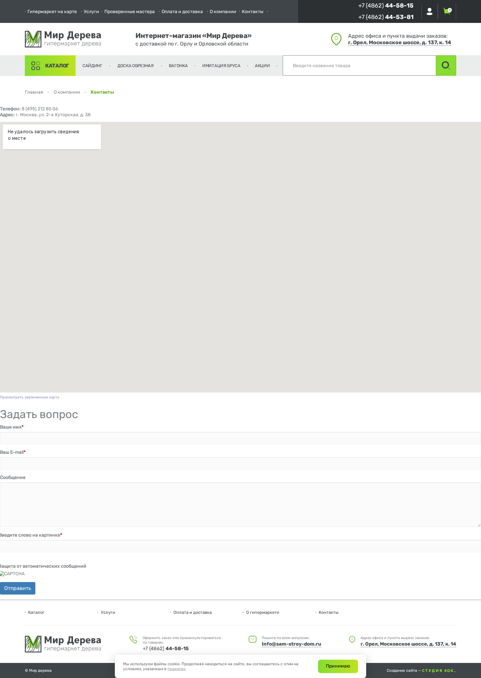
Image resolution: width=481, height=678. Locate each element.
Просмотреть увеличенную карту (29, 397)
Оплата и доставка (182, 11)
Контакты (252, 11)
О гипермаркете (262, 612)
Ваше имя (12, 427)
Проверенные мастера (129, 11)
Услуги (91, 11)
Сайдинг (92, 65)
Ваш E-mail (13, 452)
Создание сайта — (404, 670)
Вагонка (178, 65)
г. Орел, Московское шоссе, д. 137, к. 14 (399, 42)
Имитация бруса (221, 65)
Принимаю (338, 666)
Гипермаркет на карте (52, 11)
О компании (223, 11)
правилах (177, 669)
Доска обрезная (135, 65)
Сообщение (13, 477)
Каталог (57, 66)
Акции (262, 65)
